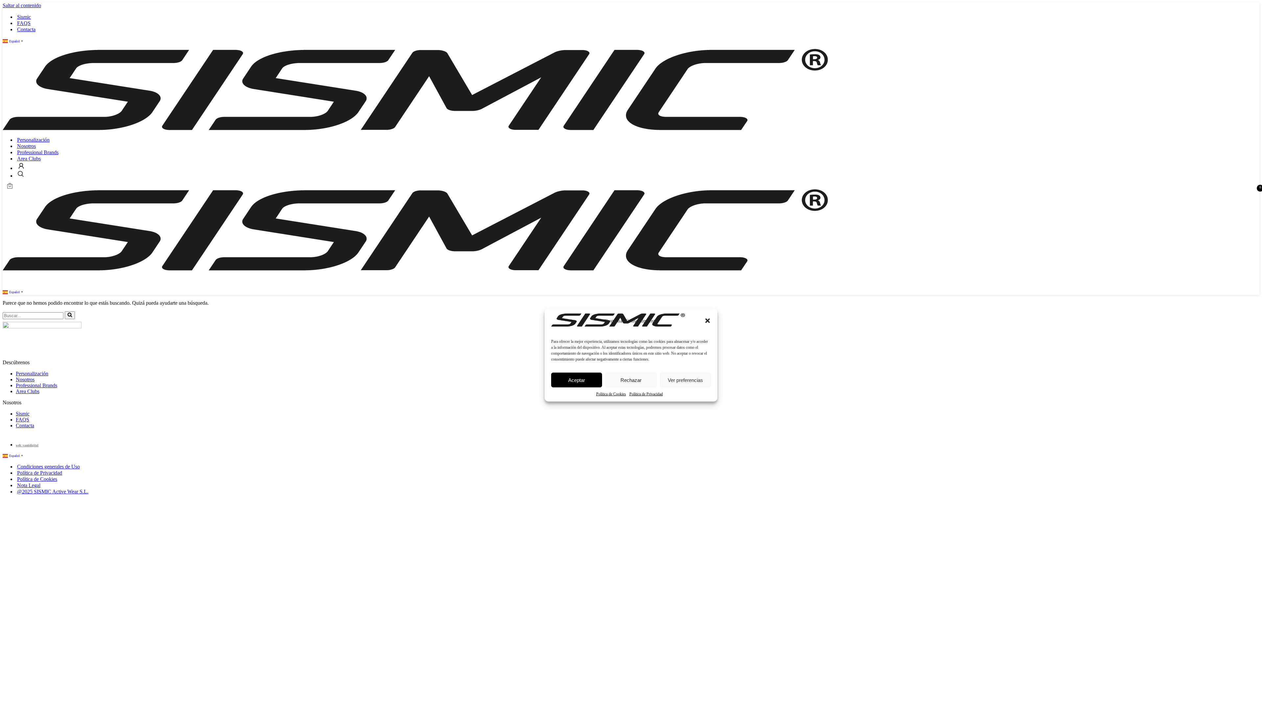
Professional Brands (37, 152)
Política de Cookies (611, 394)
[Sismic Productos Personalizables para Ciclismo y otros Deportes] (415, 128)
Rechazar (631, 380)
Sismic (24, 17)
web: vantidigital (27, 445)
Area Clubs (29, 158)
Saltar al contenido (22, 5)
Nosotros (26, 146)
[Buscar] (70, 315)
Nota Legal (28, 485)
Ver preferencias (685, 380)
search (20, 174)
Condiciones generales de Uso (48, 466)
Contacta (26, 29)
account (21, 166)
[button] (707, 321)
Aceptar (576, 380)
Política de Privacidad (646, 394)
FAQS (24, 23)
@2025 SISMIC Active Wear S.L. (52, 491)
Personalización (33, 140)
